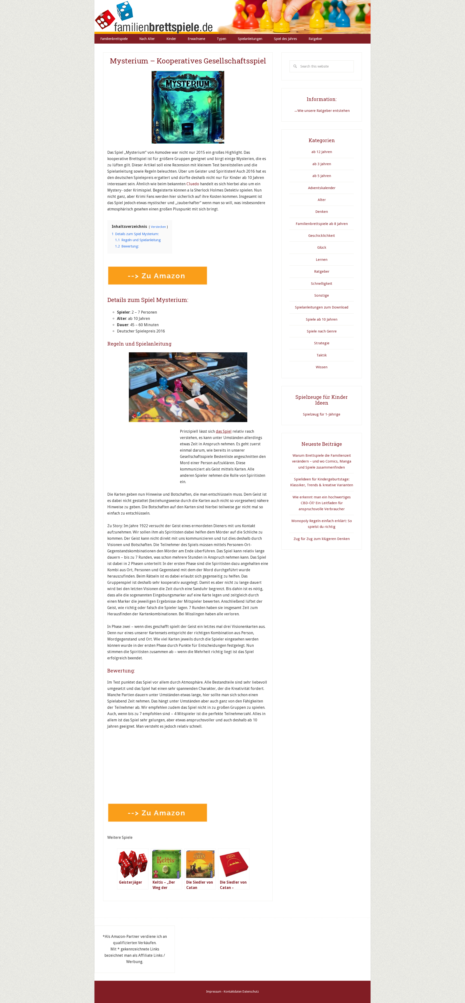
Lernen (321, 259)
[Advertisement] (143, 458)
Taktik (322, 355)
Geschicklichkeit (321, 235)
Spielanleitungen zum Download (321, 307)
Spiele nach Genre (322, 331)
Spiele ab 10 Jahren (321, 319)
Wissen (321, 367)
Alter (322, 200)
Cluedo (193, 184)
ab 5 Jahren (321, 176)
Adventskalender (321, 188)
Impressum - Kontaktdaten (224, 991)
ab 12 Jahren (321, 152)
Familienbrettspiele (232, 17)
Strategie (321, 343)
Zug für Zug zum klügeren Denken (322, 539)
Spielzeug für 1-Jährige (321, 414)
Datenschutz (250, 991)
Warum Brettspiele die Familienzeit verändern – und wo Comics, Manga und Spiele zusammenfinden (321, 461)
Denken (321, 211)
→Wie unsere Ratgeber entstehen (322, 110)
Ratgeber (321, 271)
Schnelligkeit (321, 283)
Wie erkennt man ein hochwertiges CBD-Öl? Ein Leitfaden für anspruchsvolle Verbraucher (322, 503)
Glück (321, 247)
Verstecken (158, 227)
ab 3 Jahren (321, 164)
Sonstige (321, 295)
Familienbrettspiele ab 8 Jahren (322, 224)
